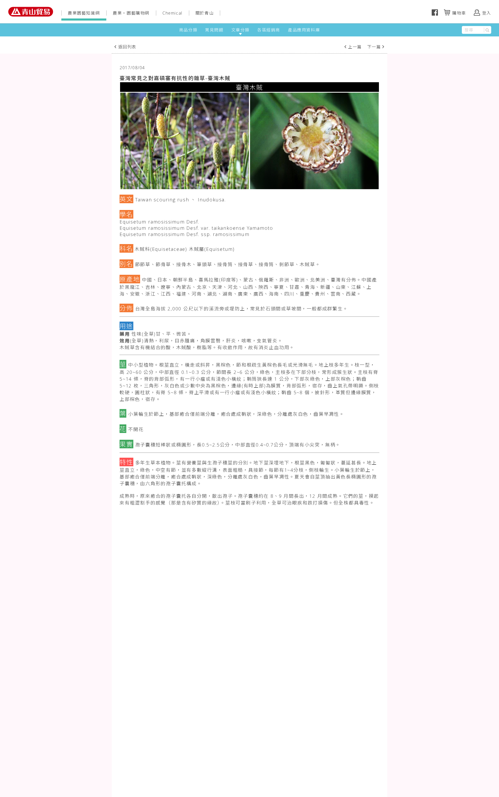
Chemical (172, 13)
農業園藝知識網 (84, 13)
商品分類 (188, 30)
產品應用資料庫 (304, 30)
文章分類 (240, 30)
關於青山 (204, 13)
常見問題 (214, 30)
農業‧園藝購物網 (131, 13)
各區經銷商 (268, 30)
